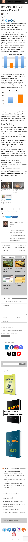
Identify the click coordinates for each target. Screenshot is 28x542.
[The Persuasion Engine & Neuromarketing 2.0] (20, 263)
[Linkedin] (9, 529)
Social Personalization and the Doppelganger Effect (6, 202)
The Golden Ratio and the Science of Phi (12, 509)
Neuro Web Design (19, 275)
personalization (4, 210)
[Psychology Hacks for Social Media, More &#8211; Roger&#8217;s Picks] (18, 185)
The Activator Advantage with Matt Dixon (13, 483)
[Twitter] (4, 529)
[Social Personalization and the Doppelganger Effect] (6, 197)
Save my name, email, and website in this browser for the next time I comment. (13, 326)
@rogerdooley (17, 240)
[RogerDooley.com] (14, 534)
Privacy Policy (22, 539)
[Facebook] (14, 529)
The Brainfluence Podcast (11, 468)
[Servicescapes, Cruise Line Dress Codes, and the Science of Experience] (8, 279)
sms (9, 210)
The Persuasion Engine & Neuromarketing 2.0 (13, 501)
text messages (13, 210)
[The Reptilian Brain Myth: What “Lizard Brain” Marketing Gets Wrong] (8, 263)
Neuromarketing (7, 260)
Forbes (17, 235)
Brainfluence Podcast (14, 237)
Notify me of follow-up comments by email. (12, 330)
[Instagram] (19, 529)
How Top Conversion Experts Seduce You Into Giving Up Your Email (14, 164)
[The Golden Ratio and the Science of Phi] (20, 279)
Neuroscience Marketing (8, 539)
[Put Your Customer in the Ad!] (6, 185)
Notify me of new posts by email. (10, 333)
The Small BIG (20, 31)
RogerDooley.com (13, 238)
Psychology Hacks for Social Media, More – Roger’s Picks (18, 191)
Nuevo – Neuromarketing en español (10, 520)
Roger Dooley (16, 539)
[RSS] (23, 529)
